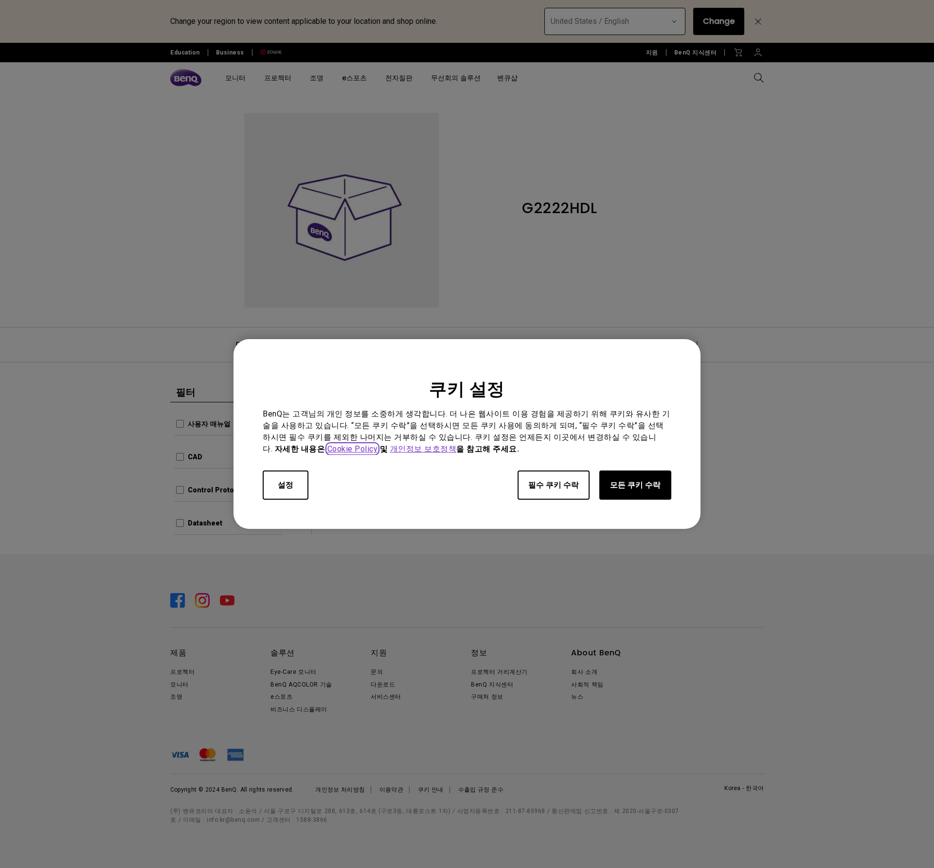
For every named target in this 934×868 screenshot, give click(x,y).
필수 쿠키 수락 (553, 484)
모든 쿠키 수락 (635, 484)
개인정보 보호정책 (423, 448)
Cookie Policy (352, 448)
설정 (285, 484)
